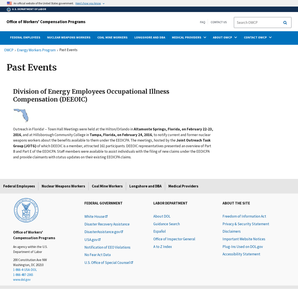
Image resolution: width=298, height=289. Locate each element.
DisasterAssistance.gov (102, 231)
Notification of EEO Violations (107, 247)
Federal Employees (19, 186)
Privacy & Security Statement (246, 224)
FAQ (202, 22)
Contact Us (219, 22)
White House (94, 216)
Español (159, 231)
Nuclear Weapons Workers (63, 186)
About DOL (161, 216)
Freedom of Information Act (244, 216)
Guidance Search (166, 224)
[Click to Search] (285, 23)
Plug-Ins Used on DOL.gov (243, 246)
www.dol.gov (22, 279)
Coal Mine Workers (107, 186)
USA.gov (91, 239)
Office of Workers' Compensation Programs (46, 21)
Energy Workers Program (36, 50)
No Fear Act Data (97, 254)
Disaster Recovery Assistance (107, 224)
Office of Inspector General (174, 239)
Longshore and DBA (145, 186)
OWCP (9, 50)
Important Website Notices (244, 239)
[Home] (26, 210)
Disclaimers (232, 231)
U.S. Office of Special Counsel (107, 262)
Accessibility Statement (241, 254)
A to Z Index (162, 246)
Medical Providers (183, 186)
